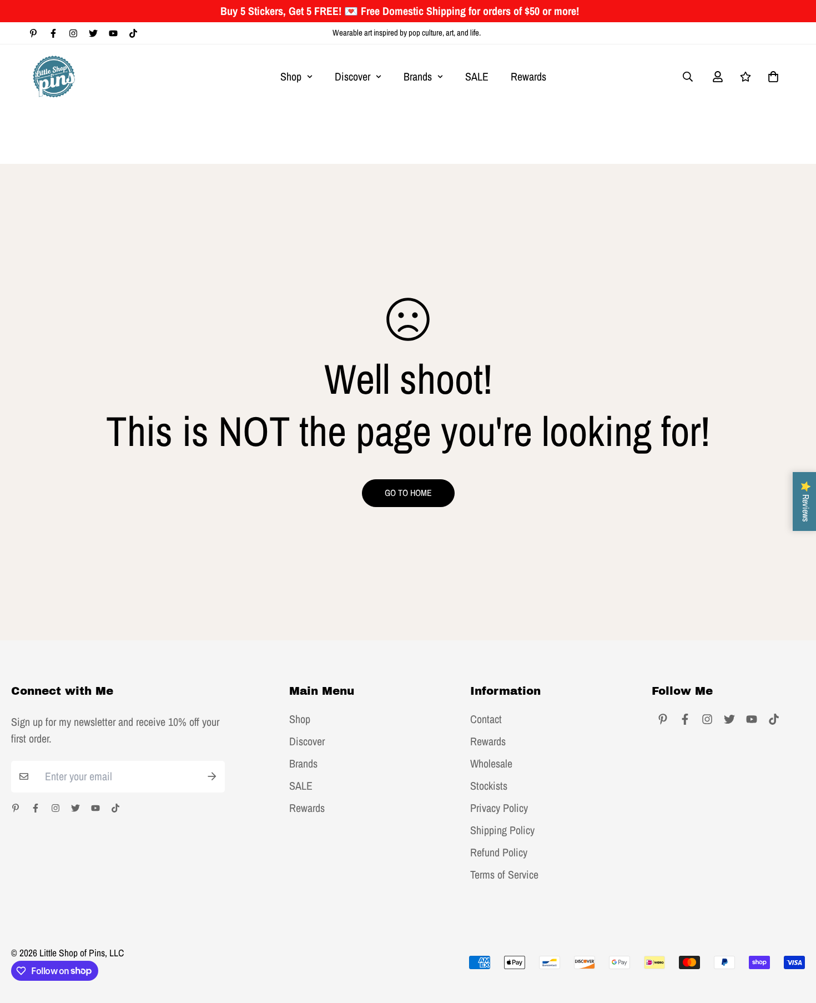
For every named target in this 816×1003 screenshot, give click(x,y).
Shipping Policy (502, 830)
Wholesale (491, 763)
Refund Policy (498, 852)
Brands (418, 76)
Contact (486, 719)
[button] (770, 77)
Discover (352, 76)
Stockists (488, 786)
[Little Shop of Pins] (54, 76)
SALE (476, 76)
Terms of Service (504, 874)
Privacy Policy (499, 808)
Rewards (528, 76)
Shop (290, 76)
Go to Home (408, 493)
